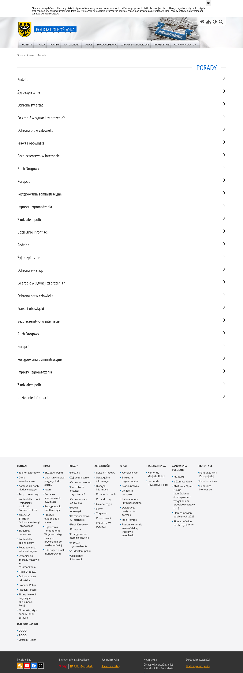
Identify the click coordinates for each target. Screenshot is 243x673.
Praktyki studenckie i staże (51, 519)
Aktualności (102, 467)
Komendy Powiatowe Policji (158, 483)
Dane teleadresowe (27, 480)
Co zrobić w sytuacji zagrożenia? (77, 491)
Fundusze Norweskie (205, 488)
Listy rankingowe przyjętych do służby (54, 482)
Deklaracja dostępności (198, 667)
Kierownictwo (130, 473)
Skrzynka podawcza (25, 533)
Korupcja (75, 530)
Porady (41, 55)
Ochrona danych (27, 625)
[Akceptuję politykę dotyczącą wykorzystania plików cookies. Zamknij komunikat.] (208, 3)
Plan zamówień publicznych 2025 (184, 515)
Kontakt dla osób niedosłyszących (29, 488)
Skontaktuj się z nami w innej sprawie (28, 614)
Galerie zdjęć (104, 504)
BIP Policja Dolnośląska (81, 667)
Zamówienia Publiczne (179, 469)
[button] (221, 21)
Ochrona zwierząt (80, 483)
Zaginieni (101, 514)
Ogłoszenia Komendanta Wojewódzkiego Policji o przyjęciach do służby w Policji (53, 536)
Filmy (99, 509)
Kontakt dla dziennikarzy (26, 541)
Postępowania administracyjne (28, 550)
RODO (23, 636)
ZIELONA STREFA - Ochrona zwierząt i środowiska (29, 521)
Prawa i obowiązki (76, 510)
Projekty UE (205, 467)
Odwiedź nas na (27, 666)
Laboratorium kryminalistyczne (132, 501)
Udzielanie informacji (76, 558)
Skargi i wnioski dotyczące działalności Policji (28, 601)
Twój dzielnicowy (29, 495)
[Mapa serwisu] (208, 21)
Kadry (47, 490)
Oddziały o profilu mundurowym (54, 552)
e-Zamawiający (183, 482)
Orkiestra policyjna (127, 493)
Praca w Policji (27, 585)
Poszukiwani (103, 518)
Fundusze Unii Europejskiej (208, 475)
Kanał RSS (20, 666)
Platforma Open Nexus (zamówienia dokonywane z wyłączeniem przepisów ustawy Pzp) (184, 497)
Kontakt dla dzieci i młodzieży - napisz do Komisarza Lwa (29, 505)
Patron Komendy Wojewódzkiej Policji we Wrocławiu (132, 531)
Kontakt (22, 467)
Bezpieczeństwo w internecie (80, 518)
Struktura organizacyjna (130, 480)
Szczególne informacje (103, 480)
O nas (123, 467)
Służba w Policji (53, 473)
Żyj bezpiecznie (79, 478)
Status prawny (130, 486)
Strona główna (25, 55)
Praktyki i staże (28, 590)
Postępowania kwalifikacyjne (52, 509)
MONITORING (27, 640)
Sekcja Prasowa (105, 473)
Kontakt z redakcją (111, 667)
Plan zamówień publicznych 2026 (184, 524)
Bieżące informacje (102, 488)
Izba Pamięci (129, 520)
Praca (46, 467)
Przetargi (179, 477)
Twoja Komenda (156, 467)
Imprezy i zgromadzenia (78, 545)
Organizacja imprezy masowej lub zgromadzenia (29, 562)
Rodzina (75, 473)
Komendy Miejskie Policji (156, 475)
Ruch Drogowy (27, 572)
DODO (23, 631)
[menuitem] (27, 44)
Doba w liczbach (106, 495)
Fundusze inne (208, 481)
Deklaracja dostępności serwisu (129, 512)
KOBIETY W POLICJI (103, 525)
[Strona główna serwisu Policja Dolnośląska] (202, 21)
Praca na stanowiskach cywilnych (52, 498)
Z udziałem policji (80, 551)
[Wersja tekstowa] (215, 21)
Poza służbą (103, 499)
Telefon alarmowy (29, 473)
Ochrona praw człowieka (27, 579)
